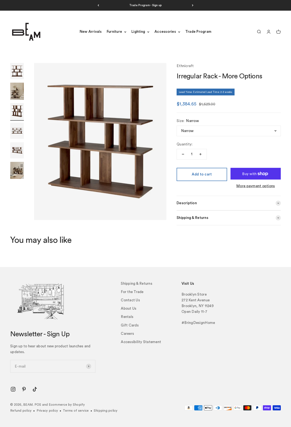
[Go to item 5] (17, 151)
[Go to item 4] (17, 131)
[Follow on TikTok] (35, 389)
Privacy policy (47, 410)
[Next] (192, 5)
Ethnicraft (185, 66)
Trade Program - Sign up (145, 5)
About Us (128, 308)
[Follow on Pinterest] (24, 389)
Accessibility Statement (141, 342)
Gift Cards (130, 325)
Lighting (138, 32)
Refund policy (21, 410)
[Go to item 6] (17, 171)
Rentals (127, 317)
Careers (127, 333)
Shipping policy (106, 410)
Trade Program (198, 32)
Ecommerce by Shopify (67, 404)
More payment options (255, 186)
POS (38, 404)
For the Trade (132, 292)
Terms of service (76, 410)
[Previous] (98, 5)
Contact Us (130, 300)
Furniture (114, 32)
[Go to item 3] (17, 112)
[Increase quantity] (200, 154)
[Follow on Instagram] (13, 389)
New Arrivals (91, 32)
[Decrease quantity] (183, 154)
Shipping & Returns (136, 283)
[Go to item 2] (17, 92)
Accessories (165, 32)
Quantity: (184, 144)
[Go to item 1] (17, 72)
